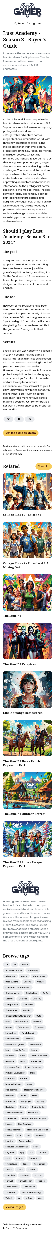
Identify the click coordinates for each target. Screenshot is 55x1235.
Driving (9, 1027)
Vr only (29, 1198)
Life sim (24, 1078)
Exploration (11, 1033)
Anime (24, 976)
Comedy (37, 998)
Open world (11, 1118)
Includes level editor (15, 1073)
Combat (23, 998)
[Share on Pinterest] (30, 419)
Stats (20, 1169)
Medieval (10, 1095)
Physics (9, 1124)
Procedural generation (37, 1129)
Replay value (25, 1141)
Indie (32, 1073)
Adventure (10, 976)
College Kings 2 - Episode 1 (22, 515)
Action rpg (33, 970)
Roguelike (10, 1152)
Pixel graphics (24, 1124)
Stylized (38, 1175)
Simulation (34, 1158)
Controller (28, 1004)
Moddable (10, 1101)
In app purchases (33, 1067)
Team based (12, 1186)
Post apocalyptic (13, 1129)
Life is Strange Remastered (23, 713)
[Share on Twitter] (8, 419)
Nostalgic (10, 1107)
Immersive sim (13, 1067)
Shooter (19, 1158)
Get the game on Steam (21, 433)
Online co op (38, 1107)
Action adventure (14, 970)
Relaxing (9, 1141)
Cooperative (11, 1010)
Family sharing (12, 1038)
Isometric (10, 1078)
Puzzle (9, 1135)
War (40, 1198)
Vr (19, 1198)
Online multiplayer (14, 1112)
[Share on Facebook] (19, 419)
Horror (23, 1061)
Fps (7, 1050)
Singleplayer (11, 1164)
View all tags (14, 1207)
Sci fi (8, 1158)
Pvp (28, 1135)
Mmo (34, 1095)
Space (26, 1164)
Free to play (20, 1050)
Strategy (24, 1175)
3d (15, 964)
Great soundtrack (39, 1055)
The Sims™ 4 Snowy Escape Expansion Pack (22, 864)
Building (27, 981)
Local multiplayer (13, 1084)
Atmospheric (39, 976)
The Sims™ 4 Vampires (19, 664)
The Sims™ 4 (12, 616)
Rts (31, 1152)
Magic (29, 1084)
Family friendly (28, 1033)
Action (25, 964)
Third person (29, 1186)
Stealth (31, 1169)
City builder (31, 993)
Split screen (39, 1164)
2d (7, 964)
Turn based (11, 1192)
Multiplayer (26, 1101)
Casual (40, 981)
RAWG (19, 454)
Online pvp (33, 1112)
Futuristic (10, 1055)
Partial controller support (34, 1118)
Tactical (41, 1181)
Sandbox (42, 1152)
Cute (38, 1016)
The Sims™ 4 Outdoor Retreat (24, 814)
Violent (9, 1198)
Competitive (12, 1004)
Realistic (40, 1135)
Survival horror (25, 1181)
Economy (39, 1027)
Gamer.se (16, 1224)
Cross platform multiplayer (18, 1016)
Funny (34, 1050)
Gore (22, 1055)
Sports (9, 1169)
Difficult (37, 1021)
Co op (46, 993)
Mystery (40, 1101)
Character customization (18, 987)
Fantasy (29, 1038)
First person (35, 1044)
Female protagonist (15, 1044)
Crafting (27, 1010)
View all (43, 466)
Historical (10, 1061)
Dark (8, 1021)
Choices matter (13, 993)
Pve (19, 1135)
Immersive (36, 1061)
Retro (35, 1146)
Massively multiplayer (34, 1090)
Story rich (10, 1175)
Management (12, 1090)
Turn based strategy (31, 1192)
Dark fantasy (21, 1021)
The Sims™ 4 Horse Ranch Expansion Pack (21, 763)
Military (23, 1095)
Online (23, 1107)
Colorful (9, 998)
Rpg (22, 1152)
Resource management (17, 1146)
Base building (12, 981)
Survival (9, 1181)
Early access (23, 1027)
